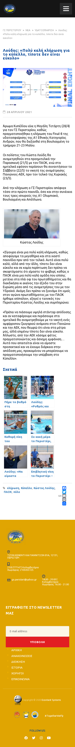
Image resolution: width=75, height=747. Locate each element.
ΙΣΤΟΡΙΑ (16, 667)
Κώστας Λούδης (44, 488)
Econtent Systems (51, 700)
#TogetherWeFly (54, 715)
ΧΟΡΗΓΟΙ (17, 673)
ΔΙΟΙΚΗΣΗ (18, 661)
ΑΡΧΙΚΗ (16, 650)
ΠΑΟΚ (8, 491)
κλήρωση (13, 488)
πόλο (16, 491)
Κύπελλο (26, 488)
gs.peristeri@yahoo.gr (24, 579)
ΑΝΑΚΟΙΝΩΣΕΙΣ (21, 656)
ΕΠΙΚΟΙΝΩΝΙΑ (20, 679)
